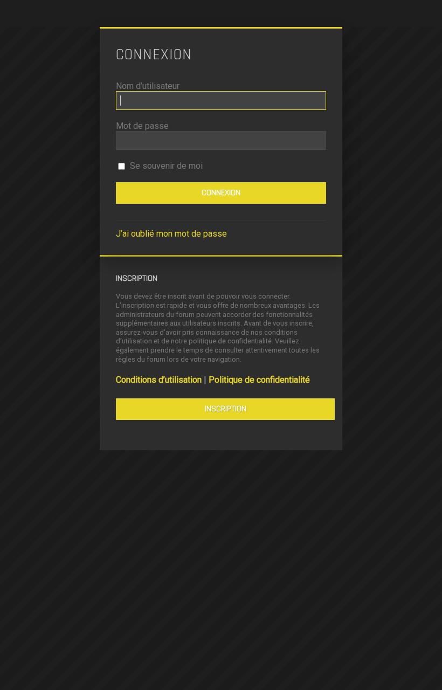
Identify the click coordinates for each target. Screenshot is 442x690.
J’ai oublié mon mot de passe (171, 234)
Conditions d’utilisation (159, 380)
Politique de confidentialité (259, 380)
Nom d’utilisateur (147, 86)
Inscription (225, 409)
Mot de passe (142, 126)
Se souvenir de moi (165, 166)
